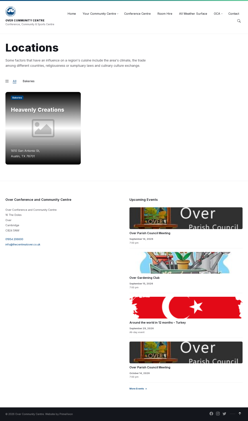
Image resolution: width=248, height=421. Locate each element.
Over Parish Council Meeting (149, 233)
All (14, 81)
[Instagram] (218, 414)
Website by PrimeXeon (59, 414)
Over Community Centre (25, 20)
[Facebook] (211, 414)
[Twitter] (224, 414)
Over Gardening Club (144, 278)
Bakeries (28, 81)
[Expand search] (239, 20)
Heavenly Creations (37, 109)
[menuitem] (72, 13)
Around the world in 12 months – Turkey (157, 322)
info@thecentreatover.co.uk (22, 244)
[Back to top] (240, 413)
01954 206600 (14, 239)
